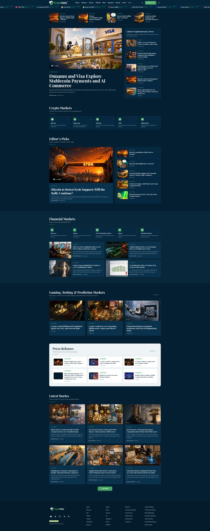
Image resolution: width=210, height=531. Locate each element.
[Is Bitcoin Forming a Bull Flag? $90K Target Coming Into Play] (122, 184)
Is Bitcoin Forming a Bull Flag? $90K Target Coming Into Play (143, 185)
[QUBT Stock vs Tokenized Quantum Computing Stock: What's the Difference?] (143, 414)
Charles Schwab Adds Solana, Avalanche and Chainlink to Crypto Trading (146, 55)
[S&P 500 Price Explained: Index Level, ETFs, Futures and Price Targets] (60, 250)
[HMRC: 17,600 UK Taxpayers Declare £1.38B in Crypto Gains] (131, 43)
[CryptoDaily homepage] (58, 2)
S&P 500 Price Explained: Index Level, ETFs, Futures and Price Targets (87, 248)
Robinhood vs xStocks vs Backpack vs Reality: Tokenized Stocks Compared (64, 472)
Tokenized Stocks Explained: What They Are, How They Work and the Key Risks (141, 472)
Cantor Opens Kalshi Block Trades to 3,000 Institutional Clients (86, 266)
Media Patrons (129, 516)
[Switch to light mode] (159, 3)
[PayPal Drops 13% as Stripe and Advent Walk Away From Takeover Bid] (131, 67)
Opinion (108, 507)
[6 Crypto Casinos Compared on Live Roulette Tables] (129, 362)
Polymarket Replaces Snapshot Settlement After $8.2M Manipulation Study (142, 328)
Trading (88, 518)
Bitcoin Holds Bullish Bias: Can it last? (124, 17)
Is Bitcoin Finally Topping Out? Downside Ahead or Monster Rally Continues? (151, 19)
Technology (89, 521)
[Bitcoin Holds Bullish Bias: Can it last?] (111, 17)
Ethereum (84, 2)
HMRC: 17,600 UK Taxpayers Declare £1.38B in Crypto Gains (147, 43)
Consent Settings (149, 507)
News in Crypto (148, 524)
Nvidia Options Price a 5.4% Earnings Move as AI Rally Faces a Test (143, 248)
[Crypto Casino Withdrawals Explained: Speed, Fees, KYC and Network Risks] (67, 311)
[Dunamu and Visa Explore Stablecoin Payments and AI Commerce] (85, 48)
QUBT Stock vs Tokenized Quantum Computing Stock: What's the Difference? (142, 431)
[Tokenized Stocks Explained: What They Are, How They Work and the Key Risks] (143, 455)
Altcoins (91, 2)
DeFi (87, 513)
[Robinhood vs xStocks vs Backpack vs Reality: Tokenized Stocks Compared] (67, 455)
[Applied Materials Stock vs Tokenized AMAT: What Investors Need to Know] (105, 455)
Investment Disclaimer (150, 516)
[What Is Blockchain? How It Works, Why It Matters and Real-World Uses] (131, 91)
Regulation (111, 2)
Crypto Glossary (149, 518)
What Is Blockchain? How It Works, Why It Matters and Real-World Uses (147, 91)
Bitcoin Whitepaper (149, 513)
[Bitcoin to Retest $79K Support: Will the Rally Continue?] (53, 17)
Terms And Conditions (130, 510)
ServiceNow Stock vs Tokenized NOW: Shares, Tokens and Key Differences (103, 431)
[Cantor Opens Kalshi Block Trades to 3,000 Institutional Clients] (60, 268)
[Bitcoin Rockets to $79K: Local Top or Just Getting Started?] (122, 195)
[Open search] (142, 3)
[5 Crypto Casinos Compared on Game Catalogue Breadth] (93, 362)
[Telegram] (64, 516)
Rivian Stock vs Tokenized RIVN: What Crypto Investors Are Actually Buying (65, 431)
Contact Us (128, 521)
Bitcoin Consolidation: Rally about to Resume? (96, 17)
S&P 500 (98, 2)
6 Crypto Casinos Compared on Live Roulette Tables (145, 362)
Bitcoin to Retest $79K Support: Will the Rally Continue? (67, 17)
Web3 (103, 2)
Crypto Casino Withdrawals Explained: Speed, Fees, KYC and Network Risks (66, 327)
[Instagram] (60, 516)
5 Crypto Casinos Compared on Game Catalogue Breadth (110, 362)
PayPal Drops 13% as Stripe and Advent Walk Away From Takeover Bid (147, 67)
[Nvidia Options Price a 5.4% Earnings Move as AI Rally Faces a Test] (117, 250)
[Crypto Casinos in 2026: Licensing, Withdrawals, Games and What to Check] (105, 311)
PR (106, 516)
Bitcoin (77, 2)
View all (156, 294)
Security (108, 513)
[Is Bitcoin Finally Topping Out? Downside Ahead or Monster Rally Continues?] (139, 17)
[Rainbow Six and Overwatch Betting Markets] (93, 375)
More (129, 2)
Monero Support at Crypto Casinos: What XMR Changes (73, 362)
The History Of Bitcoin (150, 510)
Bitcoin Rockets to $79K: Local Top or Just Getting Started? (143, 195)
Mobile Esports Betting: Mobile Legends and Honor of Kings (145, 376)
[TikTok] (55, 516)
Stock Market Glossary (150, 521)
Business (88, 524)
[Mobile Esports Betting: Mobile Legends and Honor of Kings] (129, 375)
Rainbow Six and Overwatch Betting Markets (108, 376)
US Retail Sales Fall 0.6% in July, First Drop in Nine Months (143, 266)
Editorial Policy (129, 518)
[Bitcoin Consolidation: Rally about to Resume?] (83, 17)
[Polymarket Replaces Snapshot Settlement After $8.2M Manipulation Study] (143, 311)
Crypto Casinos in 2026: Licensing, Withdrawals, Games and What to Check (103, 328)
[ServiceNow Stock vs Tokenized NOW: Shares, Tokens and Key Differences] (105, 414)
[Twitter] (68, 516)
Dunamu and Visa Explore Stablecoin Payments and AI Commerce (77, 80)
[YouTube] (51, 516)
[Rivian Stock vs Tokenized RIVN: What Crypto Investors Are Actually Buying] (67, 414)
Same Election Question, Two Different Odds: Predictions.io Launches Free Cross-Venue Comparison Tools (73, 376)
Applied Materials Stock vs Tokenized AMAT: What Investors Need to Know (102, 472)
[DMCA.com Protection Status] (54, 521)
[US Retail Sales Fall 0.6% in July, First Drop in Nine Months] (117, 268)
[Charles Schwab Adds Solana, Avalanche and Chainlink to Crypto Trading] (131, 55)
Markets (118, 2)
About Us (127, 507)
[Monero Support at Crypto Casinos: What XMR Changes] (58, 362)
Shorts (124, 2)
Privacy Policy (128, 513)
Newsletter (151, 2)
